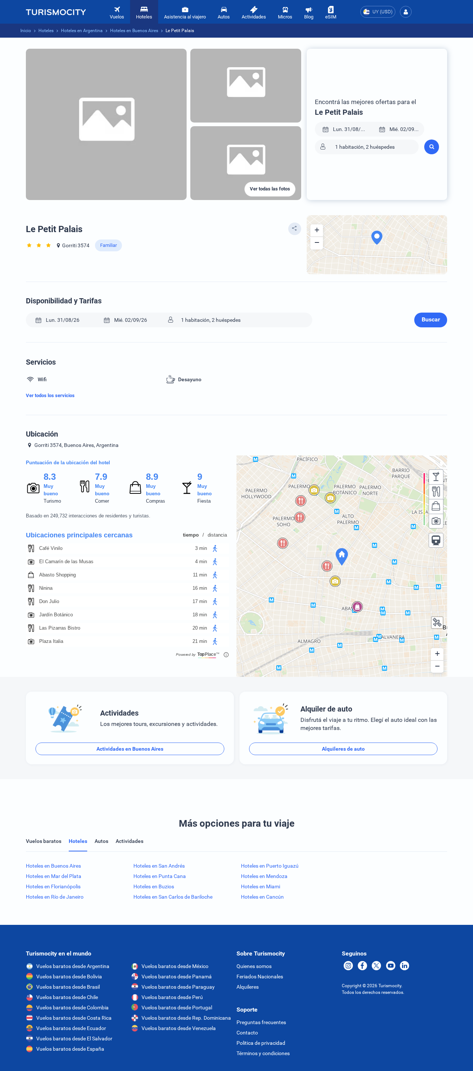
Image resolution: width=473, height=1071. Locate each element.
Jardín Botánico (56, 614)
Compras (155, 501)
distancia (217, 535)
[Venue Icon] (31, 548)
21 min (200, 641)
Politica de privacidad (260, 1043)
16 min (200, 588)
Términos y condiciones (263, 1053)
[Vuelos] (56, 12)
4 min (201, 561)
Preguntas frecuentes (261, 1022)
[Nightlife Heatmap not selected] (436, 476)
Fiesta (204, 501)
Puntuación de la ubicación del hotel (68, 462)
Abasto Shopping (57, 575)
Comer (102, 501)
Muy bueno (51, 489)
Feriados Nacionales (259, 976)
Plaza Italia (51, 641)
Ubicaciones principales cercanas (79, 535)
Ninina (45, 588)
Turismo (52, 501)
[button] (406, 12)
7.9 (101, 477)
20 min (200, 628)
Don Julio (49, 601)
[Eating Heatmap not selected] (436, 491)
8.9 (152, 477)
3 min (201, 548)
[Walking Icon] (215, 548)
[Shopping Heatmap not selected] (436, 506)
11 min (200, 575)
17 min (200, 601)
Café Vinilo (50, 548)
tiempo (191, 535)
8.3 (49, 477)
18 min (200, 614)
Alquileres (247, 987)
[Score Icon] (33, 488)
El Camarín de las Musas (66, 561)
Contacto (247, 1033)
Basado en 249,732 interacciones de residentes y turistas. (88, 516)
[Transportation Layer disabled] (436, 540)
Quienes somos (254, 966)
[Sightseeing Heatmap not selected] (436, 521)
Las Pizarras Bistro (59, 628)
